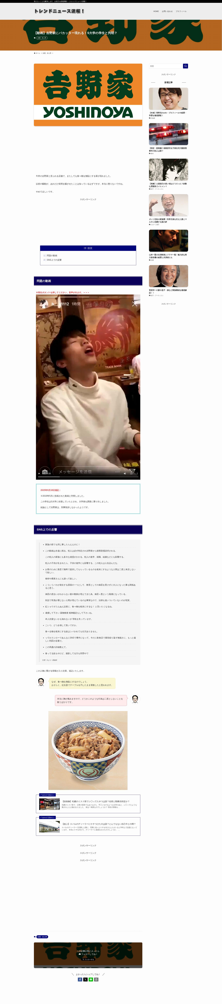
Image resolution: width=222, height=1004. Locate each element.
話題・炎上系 (42, 38)
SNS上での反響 (54, 260)
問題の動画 (52, 255)
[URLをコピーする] (96, 979)
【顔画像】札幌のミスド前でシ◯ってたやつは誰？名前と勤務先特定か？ (96, 801)
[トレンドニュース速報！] (59, 11)
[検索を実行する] (185, 66)
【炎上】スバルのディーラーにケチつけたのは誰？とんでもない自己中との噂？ (99, 824)
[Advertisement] (88, 148)
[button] (80, 979)
